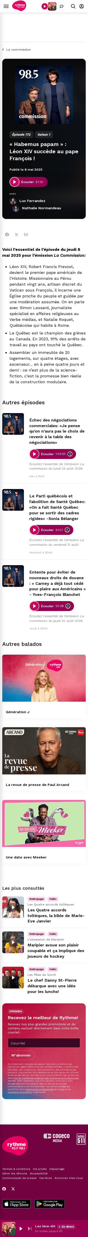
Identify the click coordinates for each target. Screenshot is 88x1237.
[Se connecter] (81, 6)
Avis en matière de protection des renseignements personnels (46, 1078)
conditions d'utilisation (20, 1092)
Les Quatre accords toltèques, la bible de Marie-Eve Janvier (56, 916)
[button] (20, 1228)
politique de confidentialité (39, 1089)
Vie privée (40, 1169)
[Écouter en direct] (44, 6)
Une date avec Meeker (26, 857)
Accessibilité (39, 1173)
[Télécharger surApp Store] (16, 1204)
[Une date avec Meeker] (44, 823)
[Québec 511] (81, 1143)
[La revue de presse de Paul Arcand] (44, 750)
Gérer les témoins (14, 1173)
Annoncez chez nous (69, 1178)
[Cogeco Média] (56, 1141)
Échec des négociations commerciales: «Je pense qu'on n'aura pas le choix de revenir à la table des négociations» (57, 431)
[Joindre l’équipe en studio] (61, 6)
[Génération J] (44, 678)
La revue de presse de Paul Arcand (37, 785)
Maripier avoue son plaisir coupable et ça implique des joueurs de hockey (56, 951)
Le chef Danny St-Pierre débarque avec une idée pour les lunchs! (52, 986)
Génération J (17, 712)
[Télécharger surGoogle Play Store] (49, 1204)
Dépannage (57, 1169)
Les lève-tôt (45, 1226)
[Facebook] (7, 234)
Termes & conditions (16, 1169)
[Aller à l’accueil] (19, 10)
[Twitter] (16, 234)
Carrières (45, 1178)
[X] (13, 1189)
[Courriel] (26, 234)
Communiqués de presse (19, 1178)
